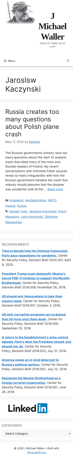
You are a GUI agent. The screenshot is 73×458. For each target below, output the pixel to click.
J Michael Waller (52, 26)
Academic (16, 200)
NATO (52, 200)
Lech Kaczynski (32, 216)
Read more (55, 189)
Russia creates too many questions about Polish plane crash (32, 123)
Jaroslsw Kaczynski (43, 211)
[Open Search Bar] (68, 60)
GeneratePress (36, 452)
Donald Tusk (18, 211)
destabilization (35, 200)
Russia (21, 206)
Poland (10, 206)
